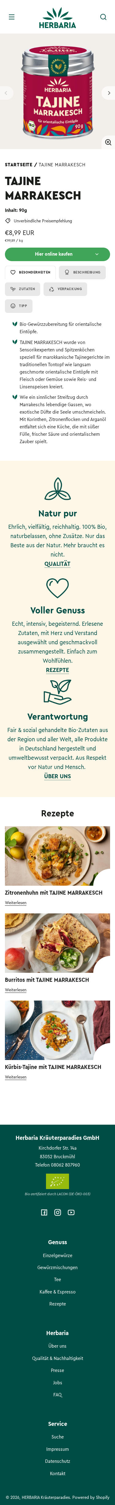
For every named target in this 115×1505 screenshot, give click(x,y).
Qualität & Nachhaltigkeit (57, 1358)
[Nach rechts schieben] (108, 93)
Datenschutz (57, 1461)
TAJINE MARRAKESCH (62, 164)
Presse (57, 1370)
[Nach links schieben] (6, 93)
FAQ (57, 1394)
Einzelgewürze (57, 1255)
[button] (103, 17)
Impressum (57, 1449)
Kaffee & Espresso (58, 1291)
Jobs (57, 1382)
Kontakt (57, 1473)
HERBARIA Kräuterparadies (46, 1497)
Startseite (19, 164)
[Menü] (11, 17)
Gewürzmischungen (57, 1267)
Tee (57, 1279)
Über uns (57, 1346)
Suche (58, 1436)
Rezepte (57, 1303)
